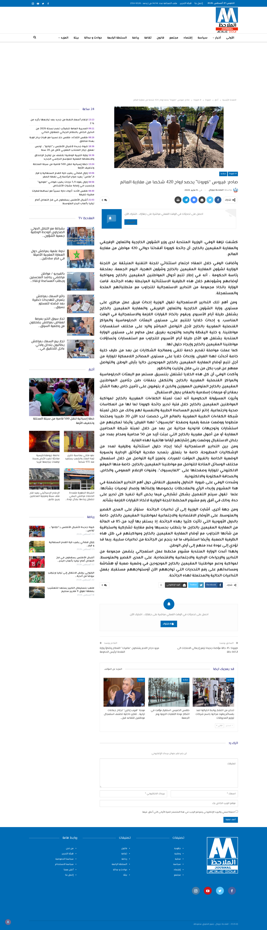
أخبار (218, 38)
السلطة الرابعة (117, 38)
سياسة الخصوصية (64, 859)
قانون (160, 38)
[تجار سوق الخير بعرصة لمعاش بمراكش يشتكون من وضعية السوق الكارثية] (80, 326)
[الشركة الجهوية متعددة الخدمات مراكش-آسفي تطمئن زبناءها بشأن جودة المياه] (79, 479)
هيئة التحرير (186, 3)
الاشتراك (131, 221)
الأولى (230, 38)
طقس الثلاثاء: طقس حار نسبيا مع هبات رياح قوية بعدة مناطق (61, 139)
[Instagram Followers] (196, 896)
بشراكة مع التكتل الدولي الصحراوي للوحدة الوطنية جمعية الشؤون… (48, 232)
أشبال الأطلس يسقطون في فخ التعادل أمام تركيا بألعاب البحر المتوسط (64, 202)
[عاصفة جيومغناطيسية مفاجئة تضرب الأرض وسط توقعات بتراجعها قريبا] (44, 441)
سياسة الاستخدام (64, 864)
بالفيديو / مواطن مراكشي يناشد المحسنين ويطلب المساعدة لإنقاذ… (47, 277)
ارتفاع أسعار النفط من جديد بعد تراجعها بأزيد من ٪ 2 (62, 121)
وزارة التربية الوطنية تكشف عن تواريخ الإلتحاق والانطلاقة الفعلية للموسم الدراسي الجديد (64, 157)
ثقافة (147, 38)
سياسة (202, 38)
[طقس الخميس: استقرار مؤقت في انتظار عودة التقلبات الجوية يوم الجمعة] (169, 692)
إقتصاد (187, 38)
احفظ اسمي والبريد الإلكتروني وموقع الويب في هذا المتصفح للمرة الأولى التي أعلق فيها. (188, 812)
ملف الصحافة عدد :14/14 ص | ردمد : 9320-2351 (153, 3)
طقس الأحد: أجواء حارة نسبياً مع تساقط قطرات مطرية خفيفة (63, 193)
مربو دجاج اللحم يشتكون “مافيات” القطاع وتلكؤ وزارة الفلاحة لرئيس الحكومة (129, 650)
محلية (178, 859)
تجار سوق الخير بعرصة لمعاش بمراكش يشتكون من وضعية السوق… (47, 322)
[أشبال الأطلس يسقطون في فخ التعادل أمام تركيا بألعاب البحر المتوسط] (37, 562)
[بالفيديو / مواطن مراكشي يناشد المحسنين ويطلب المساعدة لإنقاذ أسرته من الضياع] (80, 281)
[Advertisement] (133, 69)
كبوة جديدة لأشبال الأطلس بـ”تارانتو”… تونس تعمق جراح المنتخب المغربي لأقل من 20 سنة (64, 148)
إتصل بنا (198, 3)
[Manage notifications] (8, 922)
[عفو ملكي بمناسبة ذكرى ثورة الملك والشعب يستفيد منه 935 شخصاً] (79, 441)
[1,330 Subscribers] (208, 896)
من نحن (70, 848)
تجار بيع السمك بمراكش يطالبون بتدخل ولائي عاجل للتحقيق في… (48, 345)
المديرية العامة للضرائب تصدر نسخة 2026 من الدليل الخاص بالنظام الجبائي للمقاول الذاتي (65, 130)
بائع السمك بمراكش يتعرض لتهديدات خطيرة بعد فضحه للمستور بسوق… (48, 302)
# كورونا (233, 173)
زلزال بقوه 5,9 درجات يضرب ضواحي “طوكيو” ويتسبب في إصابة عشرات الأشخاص (65, 184)
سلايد (223, 173)
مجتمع (173, 38)
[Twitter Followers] (220, 896)
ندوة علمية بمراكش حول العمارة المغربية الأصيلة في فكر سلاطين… (48, 255)
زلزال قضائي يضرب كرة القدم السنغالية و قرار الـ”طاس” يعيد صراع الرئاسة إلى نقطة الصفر (65, 175)
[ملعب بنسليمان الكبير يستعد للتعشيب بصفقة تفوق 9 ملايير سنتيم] (37, 592)
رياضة (135, 38)
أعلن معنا (69, 870)
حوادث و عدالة (93, 38)
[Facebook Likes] (232, 896)
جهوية (177, 848)
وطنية (177, 854)
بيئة (76, 38)
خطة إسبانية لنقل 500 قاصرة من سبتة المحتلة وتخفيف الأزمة (63, 166)
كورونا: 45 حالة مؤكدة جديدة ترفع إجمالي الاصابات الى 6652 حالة (207, 650)
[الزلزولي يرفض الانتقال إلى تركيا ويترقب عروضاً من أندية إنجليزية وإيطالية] (37, 577)
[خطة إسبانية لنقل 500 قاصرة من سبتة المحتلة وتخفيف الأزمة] (61, 397)
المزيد (64, 38)
